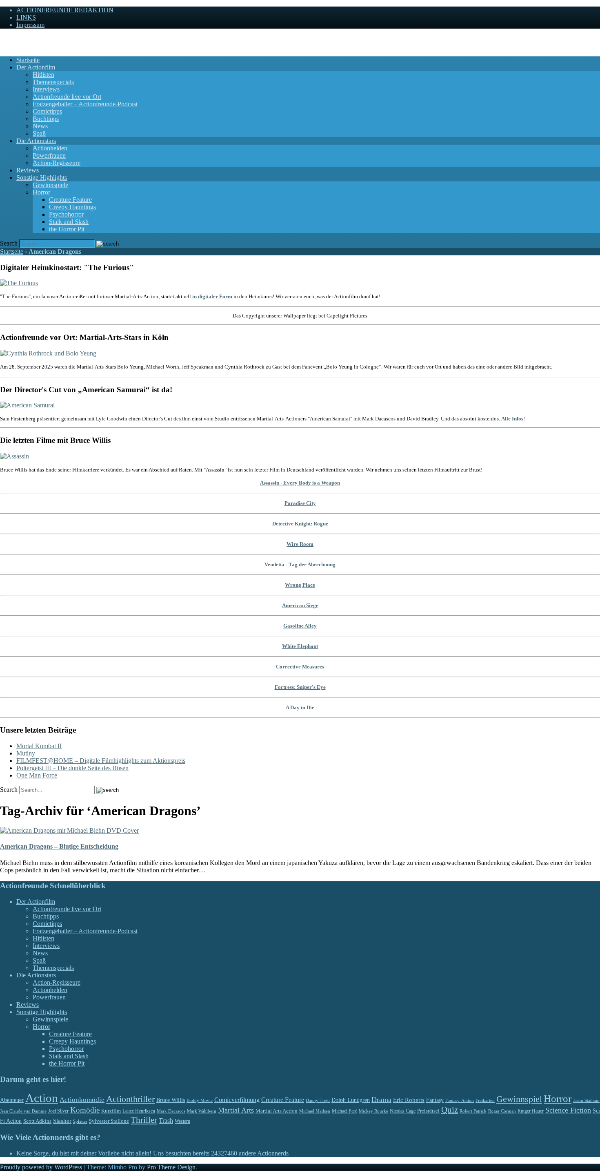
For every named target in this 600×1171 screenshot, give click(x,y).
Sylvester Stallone (109, 1121)
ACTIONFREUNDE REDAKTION (64, 10)
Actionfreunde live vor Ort (67, 96)
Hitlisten (43, 74)
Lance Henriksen (138, 1111)
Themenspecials (53, 81)
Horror (41, 192)
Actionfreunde (18, 38)
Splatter (80, 1121)
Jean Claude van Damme (23, 1110)
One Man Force (36, 775)
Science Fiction (568, 1110)
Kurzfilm (111, 1111)
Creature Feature (70, 199)
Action (41, 1097)
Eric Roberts (408, 1100)
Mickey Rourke (373, 1111)
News (40, 126)
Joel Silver (58, 1111)
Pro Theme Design (171, 1167)
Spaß (39, 133)
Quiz (449, 1110)
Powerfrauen (49, 155)
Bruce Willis (170, 1100)
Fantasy (435, 1100)
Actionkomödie (82, 1100)
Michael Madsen (314, 1110)
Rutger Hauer (531, 1111)
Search (9, 243)
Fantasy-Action (459, 1100)
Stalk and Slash (69, 221)
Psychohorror (66, 214)
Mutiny (25, 753)
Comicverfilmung (237, 1099)
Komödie (85, 1110)
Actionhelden (50, 148)
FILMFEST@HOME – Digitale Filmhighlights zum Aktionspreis (100, 760)
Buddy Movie (200, 1100)
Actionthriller (130, 1099)
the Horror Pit (66, 229)
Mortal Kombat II (39, 745)
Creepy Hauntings (72, 206)
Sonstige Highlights (41, 177)
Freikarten (485, 1100)
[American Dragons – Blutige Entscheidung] (69, 830)
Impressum (30, 24)
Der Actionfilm (35, 67)
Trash (166, 1120)
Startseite (28, 59)
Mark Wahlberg (201, 1111)
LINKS (26, 17)
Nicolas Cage (403, 1111)
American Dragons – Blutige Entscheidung (59, 846)
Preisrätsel (428, 1111)
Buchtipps (46, 118)
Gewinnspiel (519, 1099)
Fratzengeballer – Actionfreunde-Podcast (85, 104)
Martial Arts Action (277, 1111)
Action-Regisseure (56, 162)
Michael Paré (344, 1111)
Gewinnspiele (50, 184)
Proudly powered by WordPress (41, 1167)
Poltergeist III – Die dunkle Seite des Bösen (72, 767)
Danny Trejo (318, 1100)
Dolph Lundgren (350, 1100)
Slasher (62, 1120)
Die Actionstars (36, 140)
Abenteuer (12, 1100)
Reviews (27, 170)
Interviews (46, 89)
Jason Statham (586, 1100)
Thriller (144, 1120)
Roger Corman (502, 1110)
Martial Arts (236, 1110)
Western (182, 1121)
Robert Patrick (473, 1110)
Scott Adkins (37, 1121)
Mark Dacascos (171, 1110)
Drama (381, 1099)
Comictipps (47, 111)
